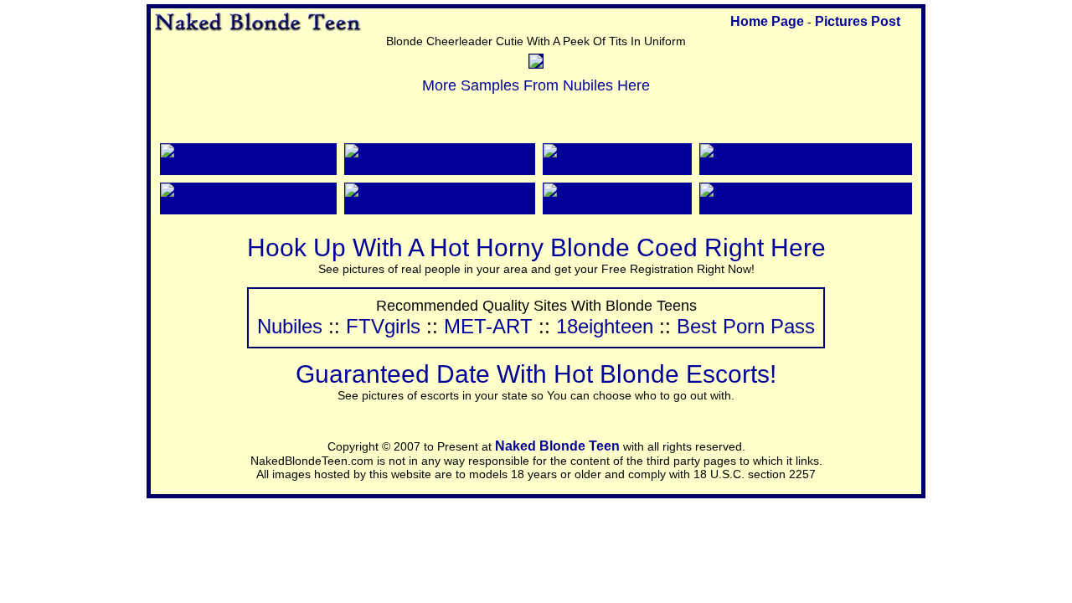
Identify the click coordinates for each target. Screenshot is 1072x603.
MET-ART (488, 326)
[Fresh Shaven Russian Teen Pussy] (248, 205)
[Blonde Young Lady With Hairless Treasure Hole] (805, 166)
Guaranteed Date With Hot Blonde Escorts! (536, 374)
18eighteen (604, 326)
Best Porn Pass (746, 326)
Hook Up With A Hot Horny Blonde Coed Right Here (536, 247)
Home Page (767, 21)
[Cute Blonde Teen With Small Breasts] (439, 166)
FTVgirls (383, 326)
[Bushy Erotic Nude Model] (617, 205)
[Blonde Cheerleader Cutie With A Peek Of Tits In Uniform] (536, 63)
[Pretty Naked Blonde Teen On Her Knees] (248, 166)
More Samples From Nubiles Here (536, 85)
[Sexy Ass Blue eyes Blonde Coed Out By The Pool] (805, 205)
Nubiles (289, 326)
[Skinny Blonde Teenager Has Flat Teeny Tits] (439, 205)
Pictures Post (857, 21)
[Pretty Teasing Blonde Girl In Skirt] (617, 166)
